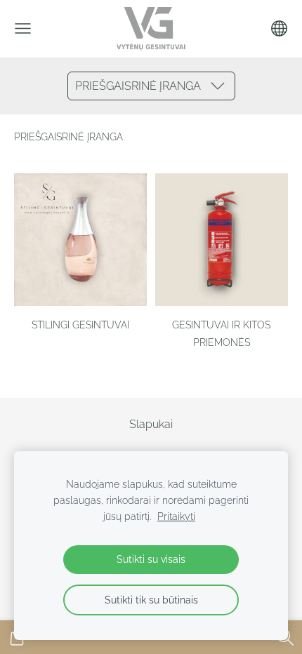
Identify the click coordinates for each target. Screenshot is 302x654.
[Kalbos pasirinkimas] (279, 28)
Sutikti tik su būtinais (151, 600)
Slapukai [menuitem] (151, 424)
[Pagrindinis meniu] (23, 28)
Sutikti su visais (151, 559)
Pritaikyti (176, 516)
